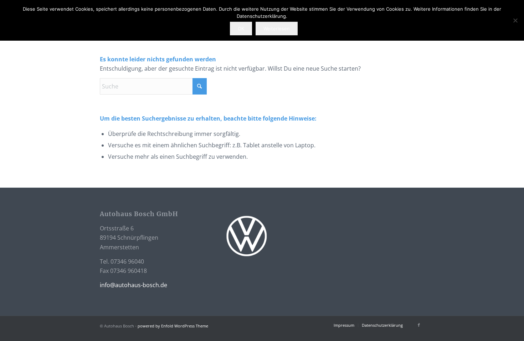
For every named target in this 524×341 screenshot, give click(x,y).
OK (241, 28)
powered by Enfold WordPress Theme (173, 326)
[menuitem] (344, 325)
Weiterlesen (276, 28)
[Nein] (515, 20)
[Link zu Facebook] (418, 325)
